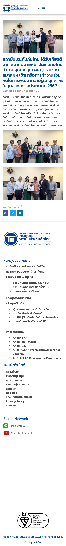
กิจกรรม (28, 91)
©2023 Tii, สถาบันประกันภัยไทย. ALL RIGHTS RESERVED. (33, 536)
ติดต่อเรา (11, 393)
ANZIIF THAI (20, 337)
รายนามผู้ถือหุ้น (15, 376)
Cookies (11, 405)
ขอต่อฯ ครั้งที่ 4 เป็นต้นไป (27, 291)
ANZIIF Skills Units (24, 342)
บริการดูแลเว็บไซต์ (33, 542)
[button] (57, 8)
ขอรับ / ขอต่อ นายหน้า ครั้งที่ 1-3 (31, 287)
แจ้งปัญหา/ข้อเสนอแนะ (19, 397)
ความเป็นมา (12, 372)
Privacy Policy (15, 401)
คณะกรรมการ (14, 380)
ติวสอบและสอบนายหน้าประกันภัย (25, 272)
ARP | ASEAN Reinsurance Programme (37, 358)
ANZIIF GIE (19, 346)
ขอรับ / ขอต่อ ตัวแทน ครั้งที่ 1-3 (31, 283)
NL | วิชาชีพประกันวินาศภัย (28, 313)
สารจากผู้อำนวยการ (17, 384)
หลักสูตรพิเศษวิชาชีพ (18, 298)
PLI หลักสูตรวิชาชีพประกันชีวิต (30, 321)
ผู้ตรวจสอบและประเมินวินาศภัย (31, 309)
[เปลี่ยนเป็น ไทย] (43, 8)
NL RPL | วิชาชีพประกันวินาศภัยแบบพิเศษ (36, 317)
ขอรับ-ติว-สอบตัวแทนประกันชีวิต (25, 266)
